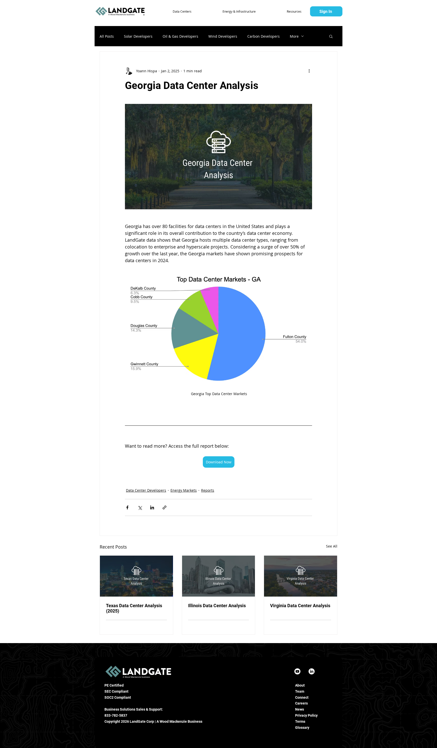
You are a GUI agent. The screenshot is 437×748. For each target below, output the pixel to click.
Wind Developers (222, 36)
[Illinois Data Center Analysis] (218, 576)
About (300, 685)
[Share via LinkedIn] (152, 507)
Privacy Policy (306, 715)
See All (331, 546)
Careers (301, 703)
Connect (302, 697)
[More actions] (309, 71)
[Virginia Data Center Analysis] (300, 576)
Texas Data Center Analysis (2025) (134, 608)
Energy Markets (183, 490)
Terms (300, 721)
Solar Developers (138, 36)
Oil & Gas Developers (180, 36)
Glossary (302, 728)
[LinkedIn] (312, 671)
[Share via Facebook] (127, 507)
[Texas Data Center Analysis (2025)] (136, 576)
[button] (170, 11)
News (299, 709)
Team (299, 691)
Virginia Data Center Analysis (300, 605)
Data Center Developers (146, 490)
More (294, 36)
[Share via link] (164, 507)
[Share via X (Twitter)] (139, 507)
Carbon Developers (263, 36)
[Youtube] (297, 671)
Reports (207, 490)
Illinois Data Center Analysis (217, 605)
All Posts (107, 36)
